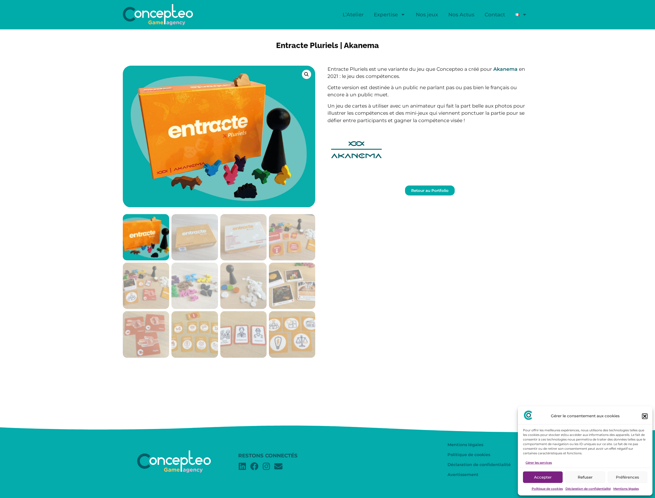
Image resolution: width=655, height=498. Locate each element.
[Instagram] (266, 466)
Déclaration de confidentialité (588, 489)
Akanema (505, 69)
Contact (495, 14)
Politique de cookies (547, 489)
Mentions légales (626, 489)
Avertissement (462, 474)
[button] (644, 416)
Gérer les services (539, 463)
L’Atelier (353, 14)
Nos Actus (461, 14)
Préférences (627, 477)
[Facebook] (254, 466)
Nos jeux (427, 14)
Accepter (543, 477)
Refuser (585, 477)
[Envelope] (278, 466)
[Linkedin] (242, 466)
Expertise (386, 14)
